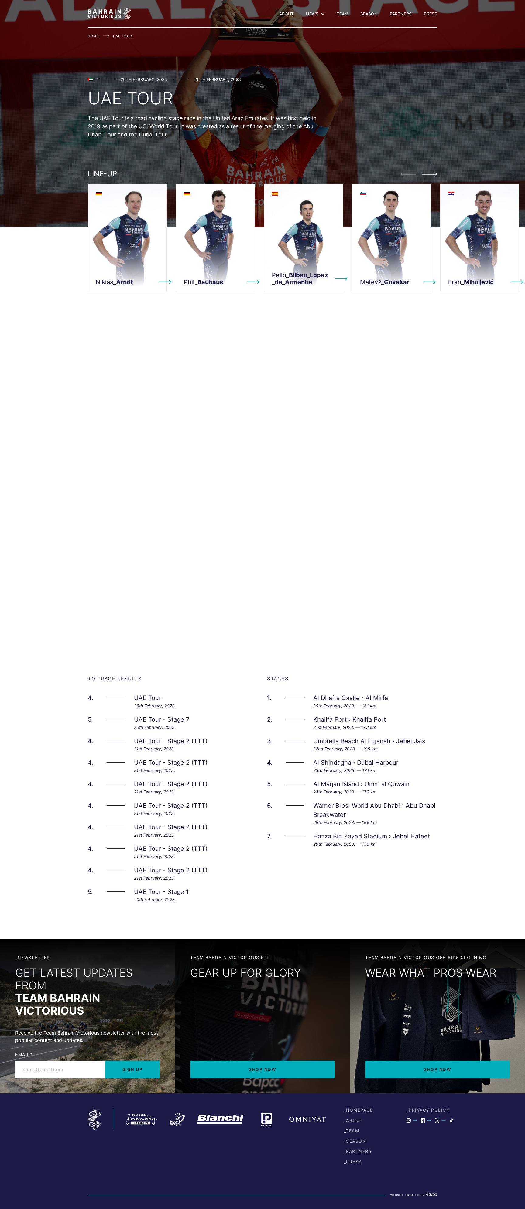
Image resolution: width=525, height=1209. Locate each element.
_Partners (358, 1151)
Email (23, 1054)
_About (353, 1120)
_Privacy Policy (428, 1110)
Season (369, 13)
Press (430, 13)
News (312, 13)
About (286, 13)
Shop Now (262, 1069)
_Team (351, 1130)
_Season (355, 1140)
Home (93, 36)
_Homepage (358, 1110)
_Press (353, 1161)
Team (342, 13)
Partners (401, 13)
